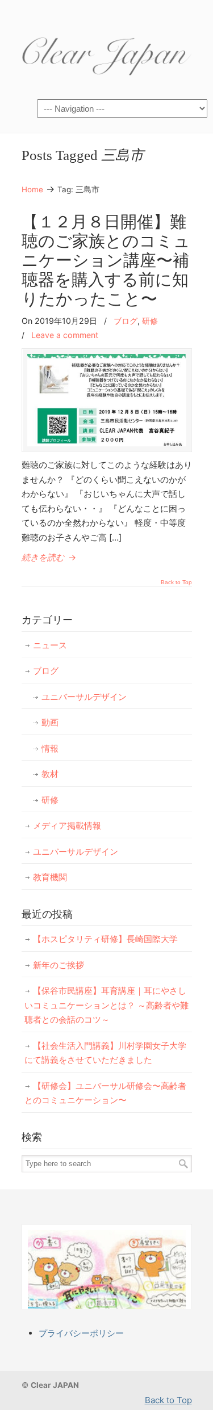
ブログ (125, 321)
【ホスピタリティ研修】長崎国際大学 (105, 939)
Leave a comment (64, 335)
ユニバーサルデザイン (84, 696)
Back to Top (176, 582)
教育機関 (50, 877)
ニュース (50, 645)
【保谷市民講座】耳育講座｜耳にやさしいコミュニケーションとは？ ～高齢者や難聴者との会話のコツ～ (106, 1005)
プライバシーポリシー (81, 1333)
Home (32, 189)
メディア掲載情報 (67, 825)
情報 (50, 748)
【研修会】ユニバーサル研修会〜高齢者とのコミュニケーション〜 (105, 1093)
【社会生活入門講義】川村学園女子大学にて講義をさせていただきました (105, 1053)
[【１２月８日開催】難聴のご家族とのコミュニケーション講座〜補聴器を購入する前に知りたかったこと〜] (106, 443)
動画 (50, 722)
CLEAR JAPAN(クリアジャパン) (107, 51)
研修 (150, 321)
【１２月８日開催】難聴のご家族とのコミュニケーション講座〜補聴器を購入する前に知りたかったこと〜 (106, 261)
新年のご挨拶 (58, 965)
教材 (50, 774)
